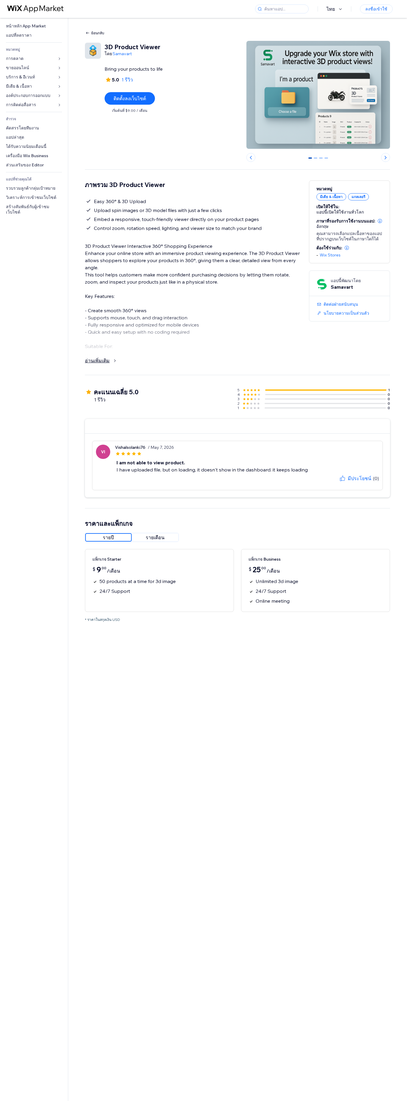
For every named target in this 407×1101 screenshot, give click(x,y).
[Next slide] (385, 157)
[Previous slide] (250, 157)
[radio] (108, 537)
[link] (34, 26)
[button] (380, 221)
